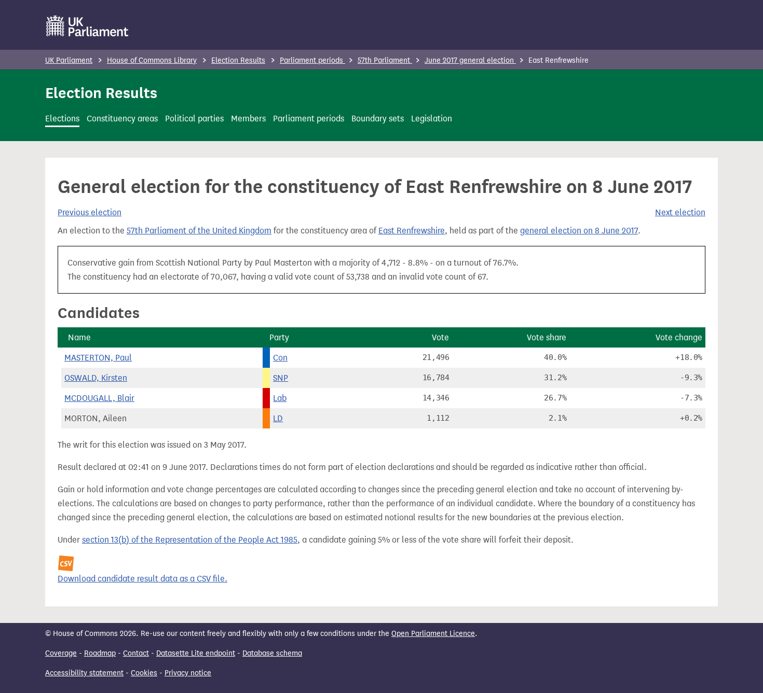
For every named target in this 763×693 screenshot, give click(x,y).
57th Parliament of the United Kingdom (199, 230)
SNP (280, 378)
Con (280, 358)
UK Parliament (68, 60)
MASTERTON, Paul (98, 358)
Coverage (61, 653)
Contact (136, 653)
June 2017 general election (470, 60)
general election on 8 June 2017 (579, 230)
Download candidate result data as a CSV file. (142, 579)
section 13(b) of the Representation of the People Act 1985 (189, 540)
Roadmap (100, 653)
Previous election (89, 212)
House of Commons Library (152, 60)
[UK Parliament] (87, 26)
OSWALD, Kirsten (95, 378)
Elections (62, 118)
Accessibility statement (84, 673)
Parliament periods (312, 60)
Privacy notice (188, 673)
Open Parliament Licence (433, 633)
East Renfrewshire (411, 230)
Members (248, 118)
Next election (680, 212)
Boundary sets (377, 118)
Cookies (144, 673)
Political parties (194, 118)
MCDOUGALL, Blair (99, 398)
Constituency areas (122, 118)
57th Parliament (385, 60)
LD (278, 418)
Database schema (272, 653)
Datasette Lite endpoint (195, 653)
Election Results (238, 60)
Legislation (431, 118)
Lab (280, 398)
